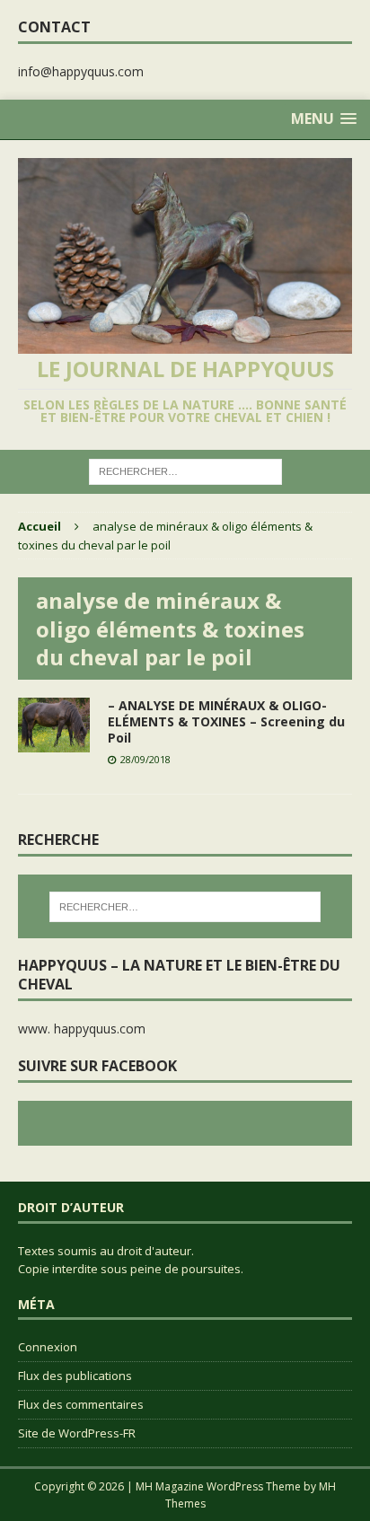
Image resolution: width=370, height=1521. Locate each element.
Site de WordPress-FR (77, 1433)
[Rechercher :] (185, 470)
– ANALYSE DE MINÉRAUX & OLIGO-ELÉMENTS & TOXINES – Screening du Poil (226, 721)
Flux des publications (75, 1375)
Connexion (47, 1347)
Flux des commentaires (81, 1404)
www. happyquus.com (81, 1028)
